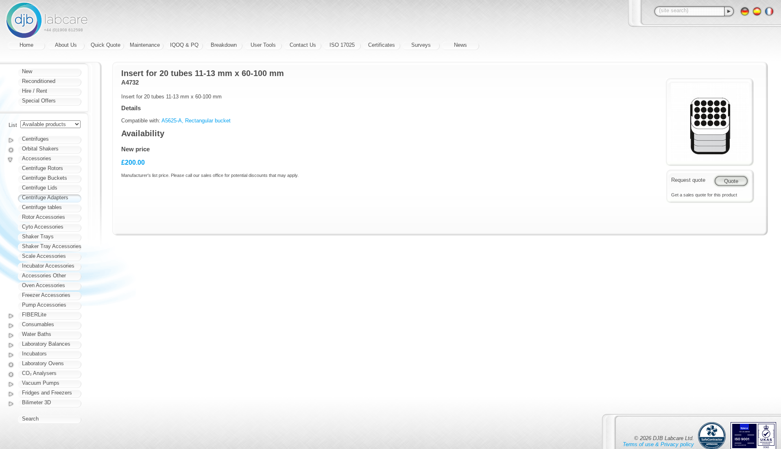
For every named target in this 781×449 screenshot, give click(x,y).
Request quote (688, 180)
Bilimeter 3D (36, 402)
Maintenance (145, 45)
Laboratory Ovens (43, 363)
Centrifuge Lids (39, 188)
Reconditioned (38, 81)
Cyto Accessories (42, 227)
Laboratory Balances (46, 344)
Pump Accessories (44, 305)
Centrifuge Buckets (44, 178)
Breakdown (224, 45)
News (460, 45)
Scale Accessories (44, 256)
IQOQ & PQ (184, 45)
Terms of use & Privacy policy (658, 444)
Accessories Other (44, 275)
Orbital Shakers (40, 149)
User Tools (263, 45)
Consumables (38, 324)
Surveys (421, 45)
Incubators (34, 354)
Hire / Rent (34, 91)
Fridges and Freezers (47, 393)
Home (26, 45)
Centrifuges (35, 139)
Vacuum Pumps (40, 383)
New (27, 71)
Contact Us (303, 45)
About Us (66, 45)
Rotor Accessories (43, 217)
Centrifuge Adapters (45, 197)
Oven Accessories (43, 285)
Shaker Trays (38, 236)
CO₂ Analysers (39, 373)
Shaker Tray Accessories (51, 246)
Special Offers (39, 101)
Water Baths (36, 334)
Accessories (36, 158)
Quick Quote (105, 45)
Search (30, 419)
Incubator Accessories (48, 266)
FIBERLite (34, 315)
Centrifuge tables (42, 207)
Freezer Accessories (46, 295)
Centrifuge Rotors (42, 168)
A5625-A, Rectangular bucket (196, 121)
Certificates (381, 45)
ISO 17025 (342, 45)
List (13, 125)
